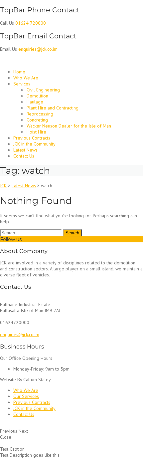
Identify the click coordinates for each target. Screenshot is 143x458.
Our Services (26, 396)
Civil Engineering (43, 90)
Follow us (11, 239)
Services (21, 84)
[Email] (25, 239)
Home (19, 72)
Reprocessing (40, 114)
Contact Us (23, 156)
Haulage (35, 102)
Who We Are (25, 78)
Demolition (37, 96)
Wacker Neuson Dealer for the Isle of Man (69, 126)
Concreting (37, 120)
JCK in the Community (34, 144)
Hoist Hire (36, 132)
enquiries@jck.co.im (19, 334)
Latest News (25, 150)
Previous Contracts (31, 138)
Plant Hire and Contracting (52, 108)
